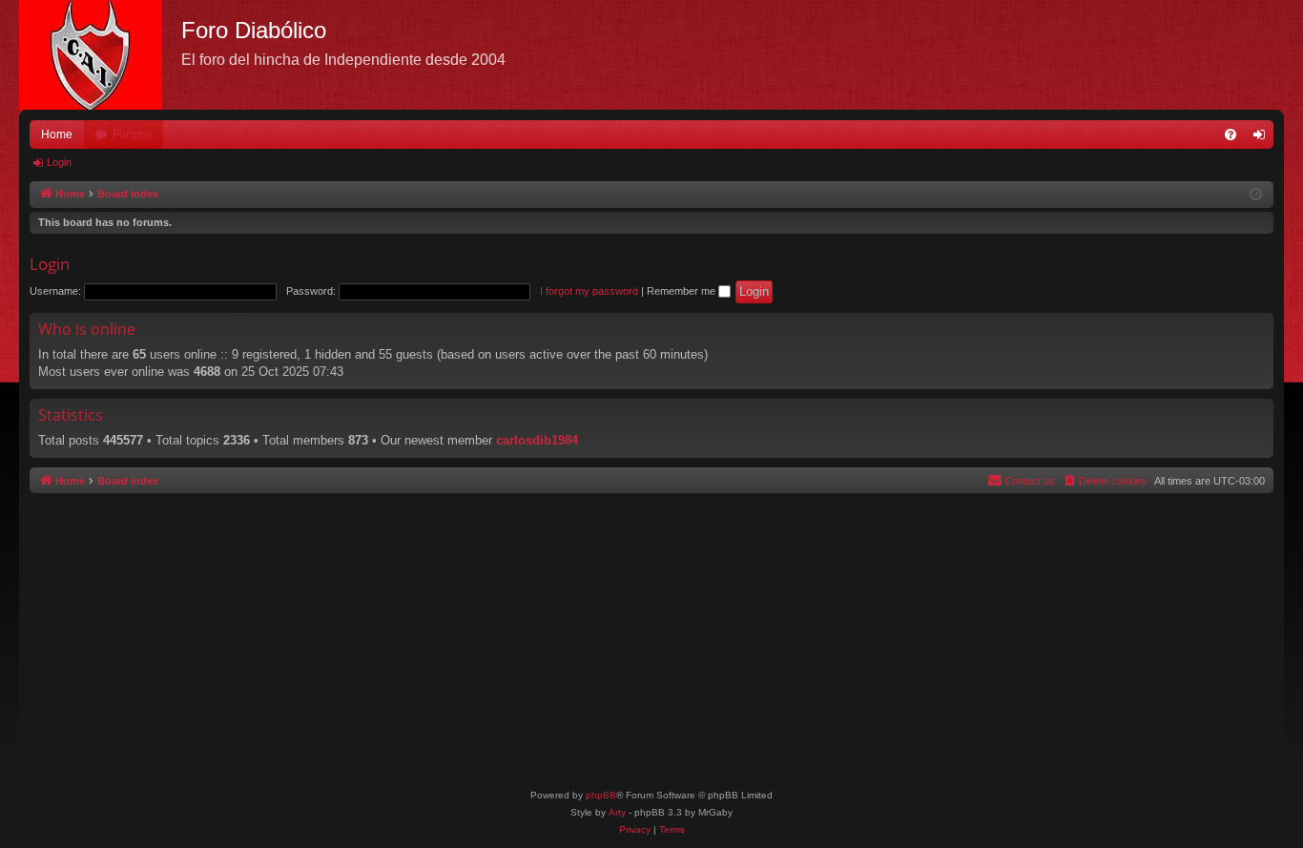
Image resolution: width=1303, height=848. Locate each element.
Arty (617, 812)
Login (59, 162)
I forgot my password (589, 291)
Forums (132, 134)
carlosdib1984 (537, 440)
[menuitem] (1230, 134)
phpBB (601, 795)
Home (56, 134)
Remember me (682, 291)
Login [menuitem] (1262, 138)
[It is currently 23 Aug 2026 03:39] (1256, 195)
